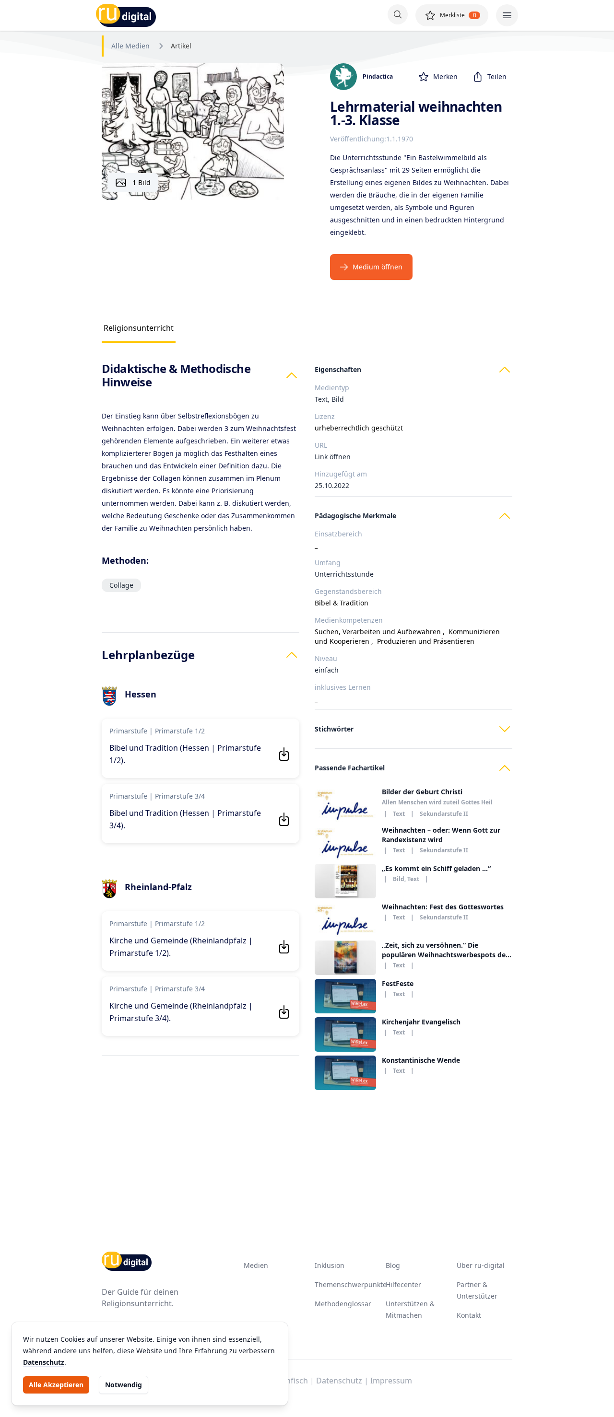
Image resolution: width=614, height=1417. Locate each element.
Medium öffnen (377, 266)
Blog (393, 1265)
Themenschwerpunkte (351, 1284)
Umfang (328, 562)
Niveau (326, 658)
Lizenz (325, 416)
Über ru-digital (481, 1265)
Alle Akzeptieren (56, 1384)
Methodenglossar (343, 1303)
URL (321, 445)
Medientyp (332, 387)
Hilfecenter (403, 1284)
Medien (256, 1265)
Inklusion (329, 1265)
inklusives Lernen (343, 687)
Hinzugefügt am (341, 473)
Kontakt (469, 1315)
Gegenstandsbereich (348, 591)
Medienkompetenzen (349, 620)
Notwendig (123, 1384)
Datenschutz (43, 1362)
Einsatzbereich (338, 533)
